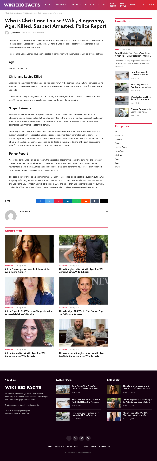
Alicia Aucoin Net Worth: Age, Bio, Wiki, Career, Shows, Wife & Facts (26, 354)
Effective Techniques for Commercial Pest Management (141, 111)
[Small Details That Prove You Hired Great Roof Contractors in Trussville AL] (133, 36)
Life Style (123, 5)
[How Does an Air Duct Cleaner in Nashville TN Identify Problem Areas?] (122, 75)
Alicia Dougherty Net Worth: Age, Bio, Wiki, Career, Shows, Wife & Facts (82, 270)
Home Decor (113, 5)
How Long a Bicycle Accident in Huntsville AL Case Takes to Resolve (140, 86)
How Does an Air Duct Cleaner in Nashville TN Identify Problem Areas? (141, 73)
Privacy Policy (89, 446)
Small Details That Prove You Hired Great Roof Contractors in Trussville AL (133, 54)
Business (76, 5)
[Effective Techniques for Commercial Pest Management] (122, 112)
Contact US (104, 446)
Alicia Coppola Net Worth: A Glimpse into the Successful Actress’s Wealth (29, 312)
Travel (117, 167)
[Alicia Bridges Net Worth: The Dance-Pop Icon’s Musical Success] (83, 291)
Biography (60, 5)
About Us (59, 446)
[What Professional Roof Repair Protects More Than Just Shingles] (122, 100)
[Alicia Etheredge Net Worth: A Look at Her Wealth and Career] (29, 249)
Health (101, 5)
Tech (142, 5)
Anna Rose (16, 33)
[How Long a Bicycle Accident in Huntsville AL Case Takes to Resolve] (122, 88)
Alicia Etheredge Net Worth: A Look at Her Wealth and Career (27, 270)
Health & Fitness (121, 147)
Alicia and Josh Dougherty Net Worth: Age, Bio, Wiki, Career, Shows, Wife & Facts (82, 354)
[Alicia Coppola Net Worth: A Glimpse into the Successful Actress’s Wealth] (29, 291)
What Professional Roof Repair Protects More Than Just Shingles (141, 98)
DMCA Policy (73, 446)
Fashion (89, 5)
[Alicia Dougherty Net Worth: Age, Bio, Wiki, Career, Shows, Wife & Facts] (83, 249)
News (133, 5)
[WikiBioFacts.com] (22, 5)
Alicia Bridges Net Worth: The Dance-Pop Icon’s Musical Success (81, 312)
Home (47, 5)
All (116, 131)
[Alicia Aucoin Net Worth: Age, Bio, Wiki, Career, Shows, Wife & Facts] (29, 333)
